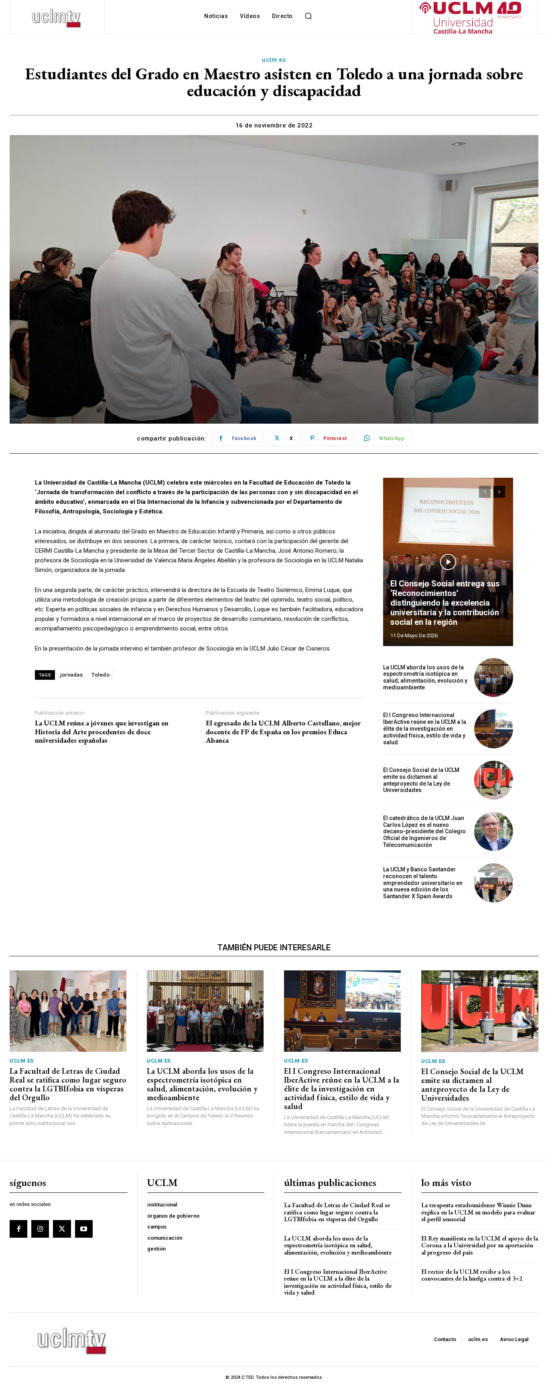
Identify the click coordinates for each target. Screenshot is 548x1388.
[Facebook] (18, 1229)
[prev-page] (485, 492)
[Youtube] (84, 1229)
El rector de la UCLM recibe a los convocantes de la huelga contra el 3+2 (471, 1275)
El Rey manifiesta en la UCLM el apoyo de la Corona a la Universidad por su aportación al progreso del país (479, 1245)
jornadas (71, 675)
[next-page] (499, 492)
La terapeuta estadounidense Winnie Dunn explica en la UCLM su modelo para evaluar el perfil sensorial (478, 1212)
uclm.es (274, 59)
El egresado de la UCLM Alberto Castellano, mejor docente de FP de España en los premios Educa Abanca (283, 732)
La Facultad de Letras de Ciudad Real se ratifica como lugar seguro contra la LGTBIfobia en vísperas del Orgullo (68, 1084)
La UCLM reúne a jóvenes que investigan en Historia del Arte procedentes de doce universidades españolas (101, 732)
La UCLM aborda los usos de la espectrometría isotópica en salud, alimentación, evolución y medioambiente (425, 677)
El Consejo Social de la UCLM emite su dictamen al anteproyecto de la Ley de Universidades (421, 780)
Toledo (100, 675)
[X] (62, 1229)
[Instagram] (40, 1229)
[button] (308, 16)
